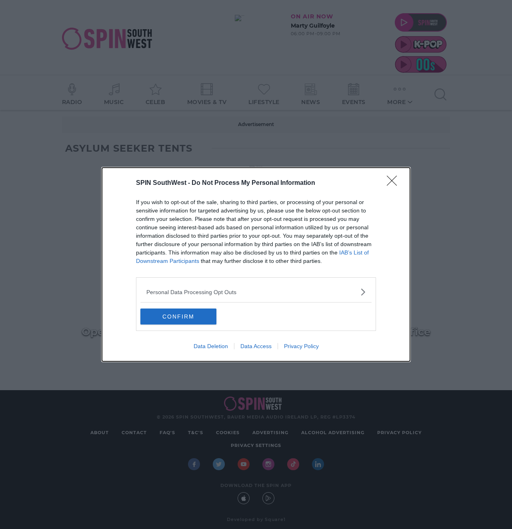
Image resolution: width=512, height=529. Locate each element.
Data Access (256, 346)
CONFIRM (178, 316)
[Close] (394, 183)
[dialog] (256, 264)
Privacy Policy (301, 346)
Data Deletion (211, 346)
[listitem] (256, 292)
